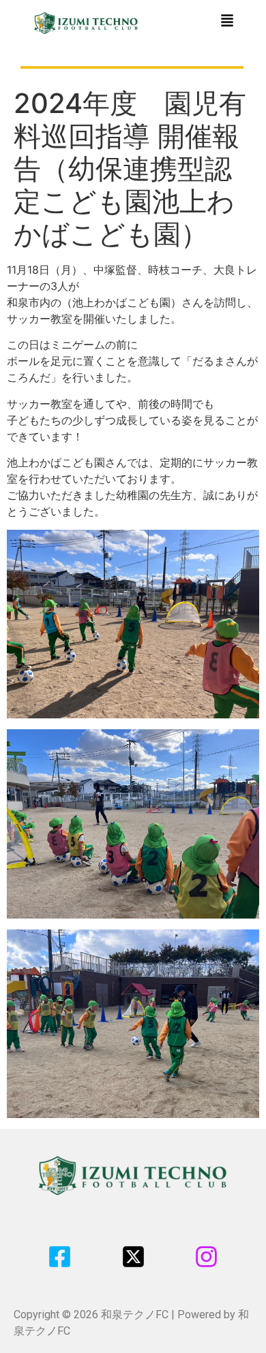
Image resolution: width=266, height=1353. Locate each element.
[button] (227, 21)
